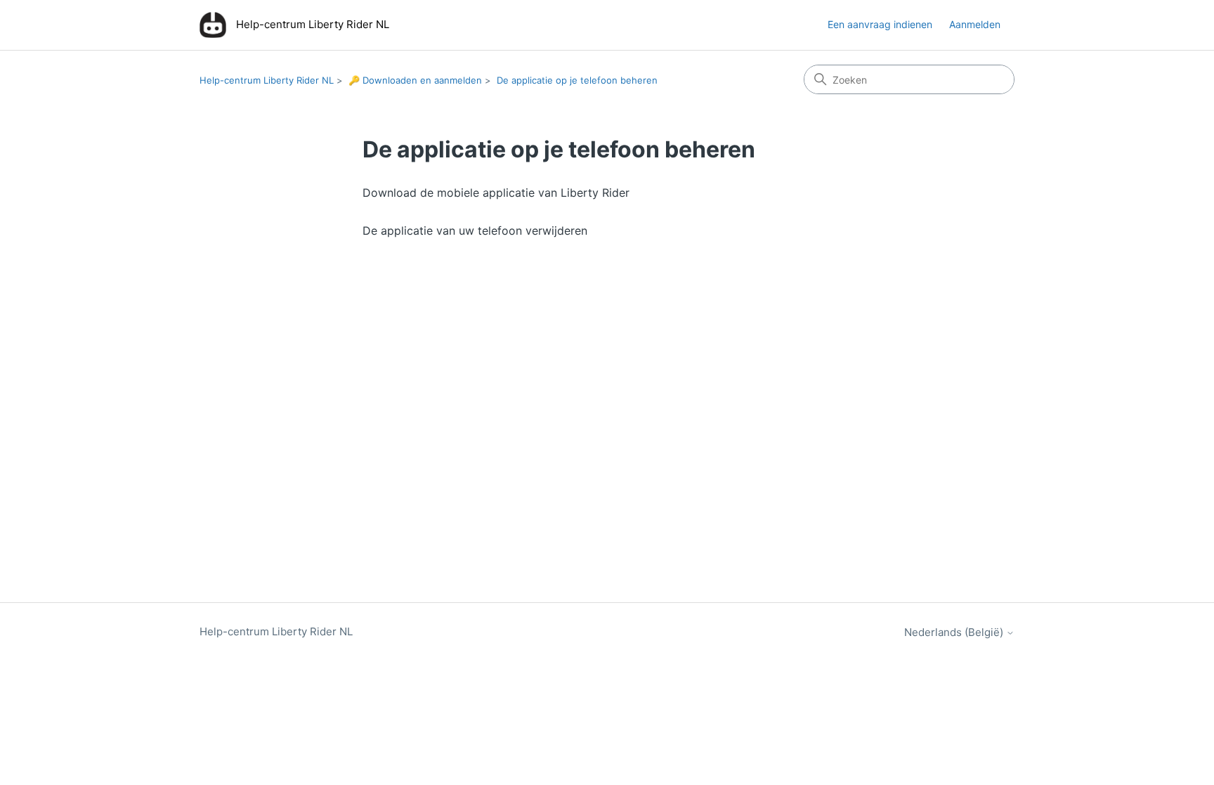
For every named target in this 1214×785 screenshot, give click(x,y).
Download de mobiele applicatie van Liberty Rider (496, 193)
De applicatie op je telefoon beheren (577, 80)
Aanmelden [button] (974, 24)
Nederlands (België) (955, 632)
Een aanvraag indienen (880, 24)
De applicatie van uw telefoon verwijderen (475, 230)
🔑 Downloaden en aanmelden (415, 80)
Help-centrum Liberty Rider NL (267, 80)
